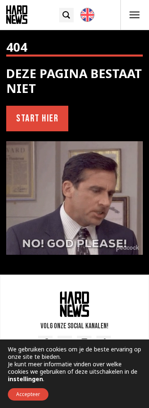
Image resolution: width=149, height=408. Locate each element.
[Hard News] (16, 14)
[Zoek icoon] (66, 15)
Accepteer (28, 394)
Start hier (37, 118)
